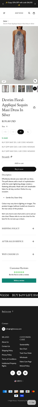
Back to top (6, 311)
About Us (5, 342)
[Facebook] (12, 373)
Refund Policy (25, 366)
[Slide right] (35, 4)
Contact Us (6, 346)
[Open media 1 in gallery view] (5, 88)
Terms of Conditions (9, 359)
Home (5, 21)
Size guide (6, 156)
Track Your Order (26, 353)
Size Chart (23, 349)
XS (5, 132)
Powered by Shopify (24, 400)
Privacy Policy (7, 355)
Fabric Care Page (25, 362)
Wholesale (23, 357)
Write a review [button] (19, 280)
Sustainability (24, 345)
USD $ (19, 381)
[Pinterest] (25, 373)
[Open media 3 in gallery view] (21, 88)
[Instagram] (19, 373)
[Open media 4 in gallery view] (29, 88)
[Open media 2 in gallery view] (13, 88)
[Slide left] (3, 4)
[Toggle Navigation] (4, 13)
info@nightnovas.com (14, 329)
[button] (29, 13)
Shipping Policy (7, 351)
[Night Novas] (19, 13)
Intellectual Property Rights (9, 364)
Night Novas (13, 400)
